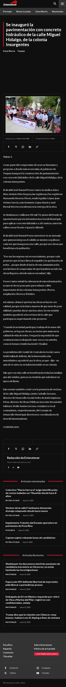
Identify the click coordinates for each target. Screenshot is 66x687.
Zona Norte (9, 51)
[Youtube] (18, 467)
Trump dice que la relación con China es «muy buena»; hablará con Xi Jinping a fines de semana (33, 616)
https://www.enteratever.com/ (19, 462)
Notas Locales (12, 500)
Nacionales (11, 574)
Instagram (46, 668)
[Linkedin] (30, 147)
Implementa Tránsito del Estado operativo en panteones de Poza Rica (31, 524)
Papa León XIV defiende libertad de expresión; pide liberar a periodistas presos (32, 583)
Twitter (13, 673)
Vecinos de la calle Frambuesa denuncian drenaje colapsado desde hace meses (28, 509)
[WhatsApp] (23, 147)
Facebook (14, 668)
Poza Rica (10, 530)
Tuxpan (21, 51)
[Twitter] (16, 147)
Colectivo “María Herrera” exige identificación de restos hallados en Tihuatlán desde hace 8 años (32, 492)
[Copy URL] (37, 147)
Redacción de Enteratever (23, 457)
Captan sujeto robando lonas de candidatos (30, 537)
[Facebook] (9, 147)
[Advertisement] (33, 71)
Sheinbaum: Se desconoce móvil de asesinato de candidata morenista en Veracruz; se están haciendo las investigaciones (33, 566)
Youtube (45, 673)
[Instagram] (37, 668)
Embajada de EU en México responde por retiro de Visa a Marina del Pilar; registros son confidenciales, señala (32, 599)
